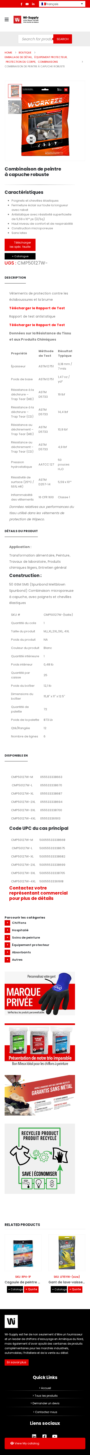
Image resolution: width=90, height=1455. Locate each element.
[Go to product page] (23, 1252)
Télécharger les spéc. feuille (20, 245)
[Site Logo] (26, 20)
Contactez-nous (46, 1412)
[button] (79, 120)
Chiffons (19, 923)
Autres (17, 959)
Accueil (46, 1388)
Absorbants (21, 952)
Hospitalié (20, 930)
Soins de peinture (26, 937)
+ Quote (31, 1289)
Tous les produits (46, 1396)
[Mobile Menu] (8, 20)
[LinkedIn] (33, 4)
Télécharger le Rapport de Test (37, 308)
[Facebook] (21, 4)
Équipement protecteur (30, 945)
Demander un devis (46, 1403)
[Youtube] (27, 4)
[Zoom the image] (40, 974)
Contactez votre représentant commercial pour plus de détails (38, 893)
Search (63, 39)
